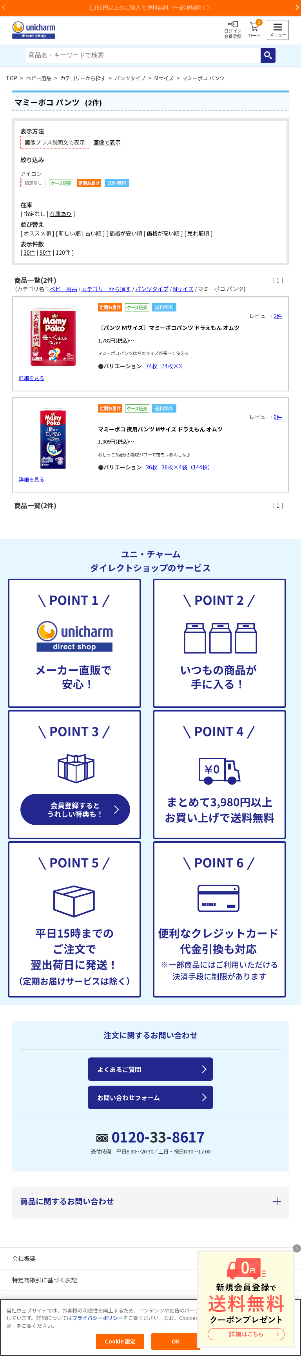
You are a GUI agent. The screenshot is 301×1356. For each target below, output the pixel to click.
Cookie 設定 (120, 1341)
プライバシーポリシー (97, 1318)
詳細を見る (31, 378)
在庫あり (61, 213)
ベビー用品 (38, 78)
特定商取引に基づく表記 (44, 1280)
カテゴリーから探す (83, 78)
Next (297, 8)
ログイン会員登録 (232, 33)
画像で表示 (107, 142)
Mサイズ (164, 78)
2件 (278, 316)
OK (176, 1341)
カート (254, 30)
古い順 (93, 233)
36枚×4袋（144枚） (187, 467)
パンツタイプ (129, 78)
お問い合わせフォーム (128, 1097)
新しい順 (70, 233)
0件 (278, 417)
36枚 (152, 467)
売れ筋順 (198, 233)
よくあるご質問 (119, 1069)
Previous (4, 8)
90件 (45, 252)
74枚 (152, 366)
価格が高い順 (163, 233)
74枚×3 (171, 366)
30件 (29, 252)
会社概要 (24, 1258)
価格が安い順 (125, 233)
